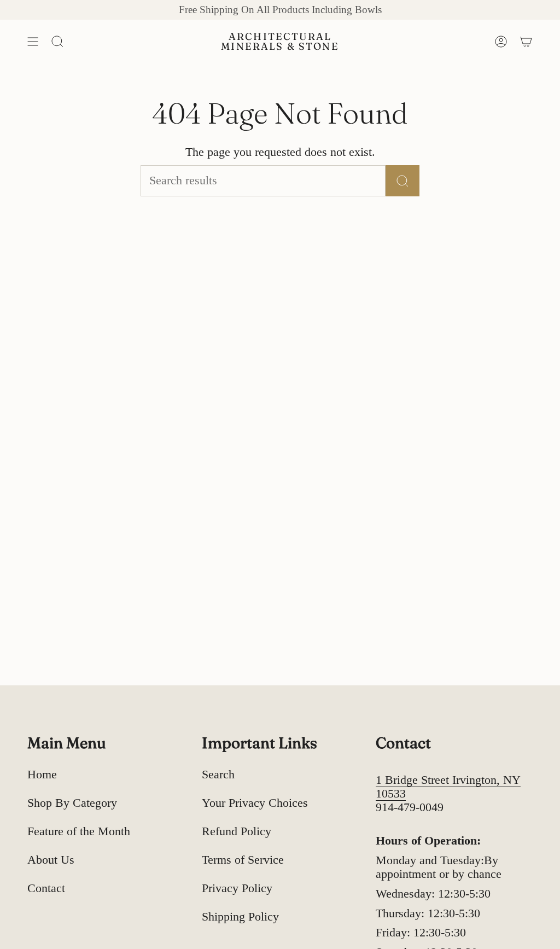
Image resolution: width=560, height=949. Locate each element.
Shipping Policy (240, 916)
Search (218, 774)
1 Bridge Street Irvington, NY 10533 (448, 786)
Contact (46, 888)
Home (42, 774)
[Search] (402, 180)
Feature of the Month (78, 831)
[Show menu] (33, 41)
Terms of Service (243, 859)
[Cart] (526, 41)
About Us (50, 859)
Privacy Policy (237, 888)
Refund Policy (236, 831)
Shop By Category (72, 803)
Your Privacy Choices (255, 803)
